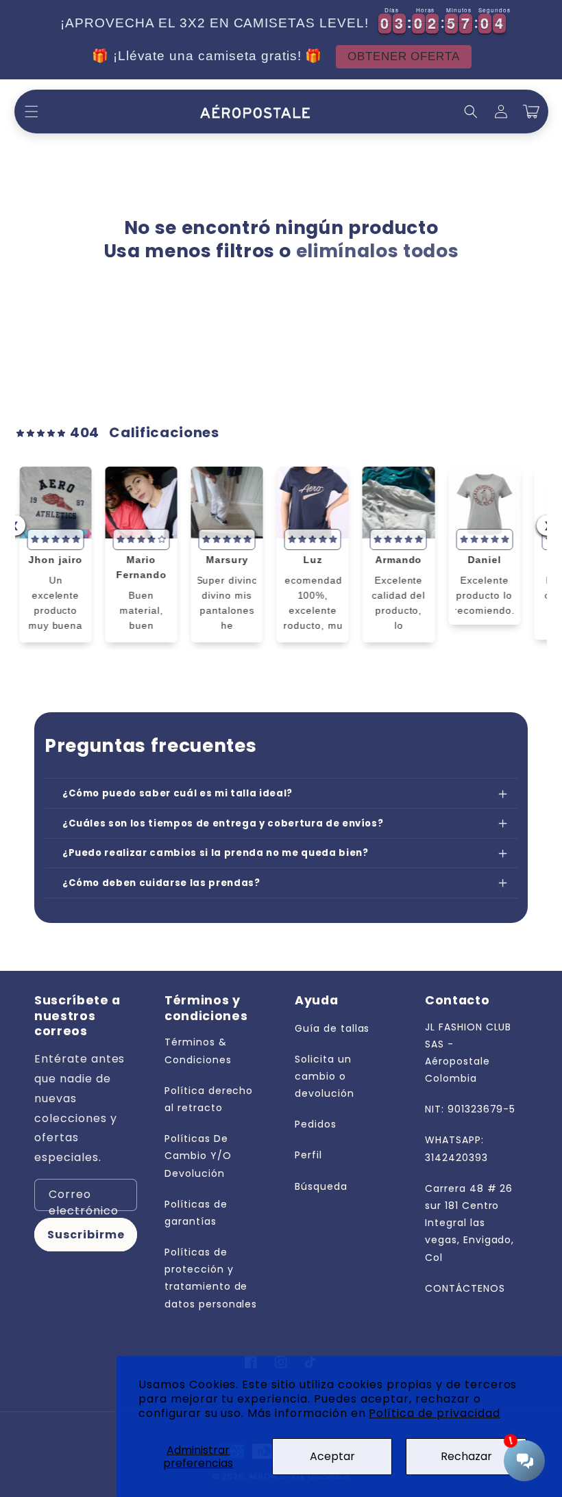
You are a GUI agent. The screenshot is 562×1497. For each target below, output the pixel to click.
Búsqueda (321, 1186)
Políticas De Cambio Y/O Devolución (198, 1156)
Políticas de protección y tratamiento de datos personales (210, 1278)
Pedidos (316, 1124)
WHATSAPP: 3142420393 (456, 1148)
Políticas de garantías (196, 1212)
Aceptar (332, 1456)
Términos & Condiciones (198, 1050)
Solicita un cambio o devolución (324, 1076)
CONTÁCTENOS (465, 1288)
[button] (31, 111)
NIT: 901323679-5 (470, 1109)
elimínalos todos (377, 251)
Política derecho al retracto (208, 1099)
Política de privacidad (434, 1413)
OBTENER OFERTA (387, 57)
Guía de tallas (332, 1028)
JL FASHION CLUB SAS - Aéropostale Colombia (468, 1053)
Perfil (308, 1155)
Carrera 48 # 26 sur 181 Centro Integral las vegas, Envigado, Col (469, 1223)
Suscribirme (86, 1234)
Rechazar (466, 1456)
